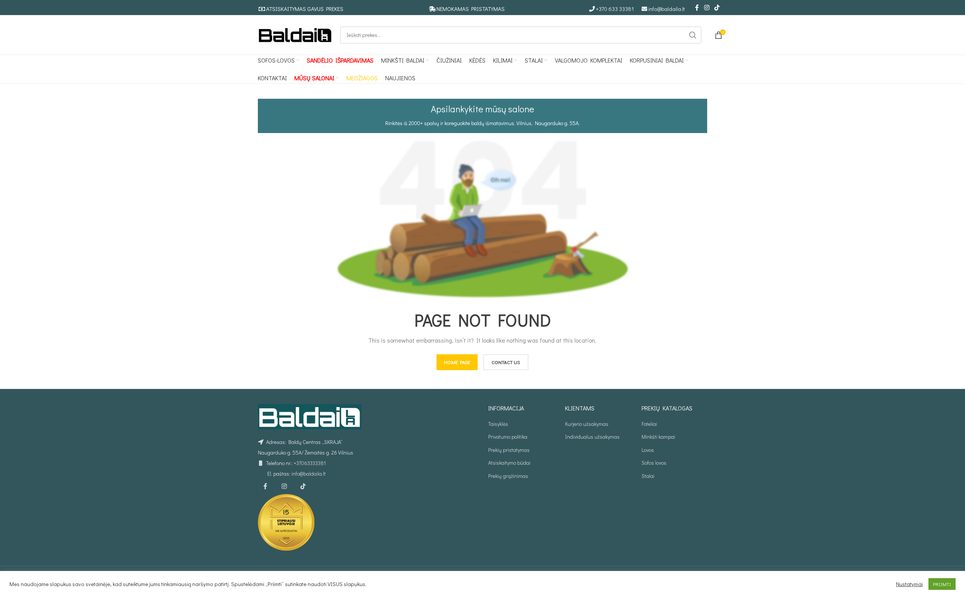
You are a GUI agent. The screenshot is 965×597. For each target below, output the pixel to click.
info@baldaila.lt (666, 8)
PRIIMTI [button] (942, 584)
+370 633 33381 (615, 8)
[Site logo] (295, 34)
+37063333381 (310, 463)
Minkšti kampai (658, 436)
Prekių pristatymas (509, 449)
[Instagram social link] (707, 7)
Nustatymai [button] (909, 584)
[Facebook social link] (697, 7)
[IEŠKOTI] (693, 35)
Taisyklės (498, 423)
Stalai (648, 475)
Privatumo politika (507, 436)
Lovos (648, 449)
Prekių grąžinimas (508, 475)
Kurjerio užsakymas (586, 423)
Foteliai (649, 423)
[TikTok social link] (717, 7)
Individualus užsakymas (592, 436)
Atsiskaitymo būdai (509, 462)
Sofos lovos (654, 462)
